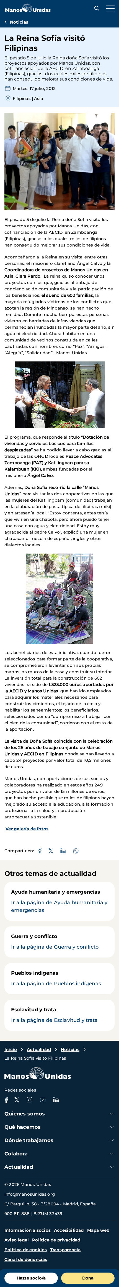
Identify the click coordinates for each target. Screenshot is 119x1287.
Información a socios (27, 1230)
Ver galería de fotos (27, 828)
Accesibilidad (69, 1230)
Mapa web (98, 1230)
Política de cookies (25, 1249)
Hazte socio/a (31, 1278)
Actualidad (39, 1049)
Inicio (10, 1049)
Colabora (16, 1154)
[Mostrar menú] (109, 8)
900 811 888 (17, 1213)
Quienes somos (24, 1114)
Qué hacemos (22, 1127)
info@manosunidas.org (29, 1194)
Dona (88, 1278)
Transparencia (65, 1249)
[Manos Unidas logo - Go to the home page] (27, 10)
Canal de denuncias (25, 1259)
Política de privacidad (56, 1240)
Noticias (19, 22)
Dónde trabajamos (28, 1140)
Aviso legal (16, 1240)
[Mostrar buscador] (95, 8)
